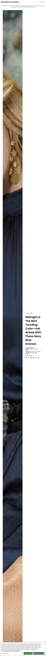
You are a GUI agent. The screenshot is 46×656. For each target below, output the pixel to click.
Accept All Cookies (28, 653)
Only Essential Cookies (39, 653)
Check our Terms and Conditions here (12, 651)
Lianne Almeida (30, 347)
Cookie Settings (5, 653)
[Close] (44, 644)
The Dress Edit (28, 313)
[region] (23, 649)
